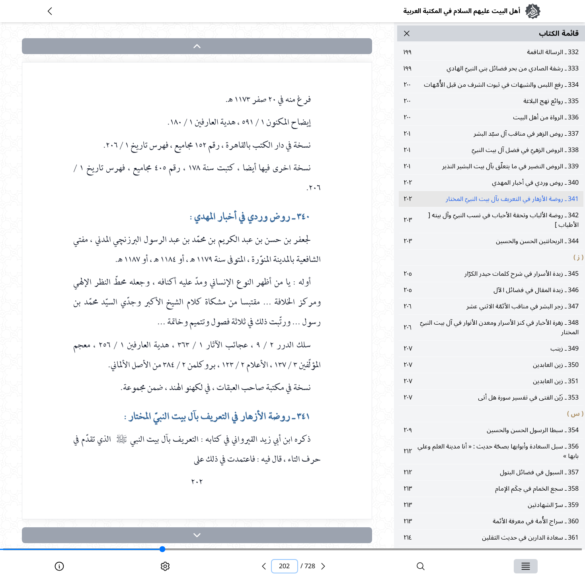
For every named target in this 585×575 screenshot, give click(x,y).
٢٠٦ (491, 306)
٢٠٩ (491, 430)
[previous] (264, 566)
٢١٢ (491, 451)
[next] (197, 535)
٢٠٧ (491, 348)
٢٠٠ (491, 85)
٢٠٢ (491, 182)
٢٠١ (491, 133)
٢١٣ (491, 488)
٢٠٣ (491, 220)
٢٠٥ (491, 274)
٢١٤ (491, 537)
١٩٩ (491, 52)
